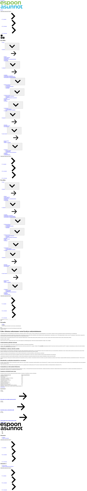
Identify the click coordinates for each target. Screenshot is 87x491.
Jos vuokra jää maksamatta (9, 86)
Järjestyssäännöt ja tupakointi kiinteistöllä (10, 77)
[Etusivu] (11, 8)
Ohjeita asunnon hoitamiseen (10, 235)
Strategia (5, 141)
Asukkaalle (3, 207)
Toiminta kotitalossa (9, 248)
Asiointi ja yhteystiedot (5, 438)
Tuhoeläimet (7, 227)
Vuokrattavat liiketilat (7, 154)
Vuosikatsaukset (8, 151)
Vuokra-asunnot (6, 58)
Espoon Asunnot (4, 133)
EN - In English (4, 26)
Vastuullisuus (6, 149)
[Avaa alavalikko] (18, 81)
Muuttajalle (3, 117)
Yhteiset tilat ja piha (7, 99)
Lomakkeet (5, 110)
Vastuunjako (7, 236)
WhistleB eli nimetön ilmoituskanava (11, 152)
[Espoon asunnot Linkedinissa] (2, 433)
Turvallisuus (5, 240)
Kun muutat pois (6, 126)
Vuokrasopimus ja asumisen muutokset (9, 76)
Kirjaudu (1, 9)
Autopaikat (5, 98)
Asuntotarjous (6, 199)
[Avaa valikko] (12, 46)
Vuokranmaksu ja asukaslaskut (8, 75)
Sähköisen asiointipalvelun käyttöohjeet (7, 466)
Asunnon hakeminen (7, 57)
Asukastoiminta (6, 108)
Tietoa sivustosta (4, 465)
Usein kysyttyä (6, 60)
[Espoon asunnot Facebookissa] (2, 431)
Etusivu (3, 42)
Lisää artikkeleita (2, 422)
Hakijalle (3, 49)
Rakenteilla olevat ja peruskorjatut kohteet (10, 59)
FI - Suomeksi (4, 19)
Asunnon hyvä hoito (7, 95)
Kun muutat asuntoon (7, 125)
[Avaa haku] (1, 35)
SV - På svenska (4, 33)
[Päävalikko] (2, 38)
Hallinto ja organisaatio (7, 142)
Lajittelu (5, 100)
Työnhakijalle (6, 153)
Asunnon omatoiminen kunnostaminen (11, 97)
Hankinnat (5, 292)
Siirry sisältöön (2, 0)
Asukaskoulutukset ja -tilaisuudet (10, 249)
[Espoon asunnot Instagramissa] (2, 432)
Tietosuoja (3, 437)
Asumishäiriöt (8, 87)
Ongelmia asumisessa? (7, 84)
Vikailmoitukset (8, 85)
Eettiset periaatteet (8, 150)
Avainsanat (2, 319)
